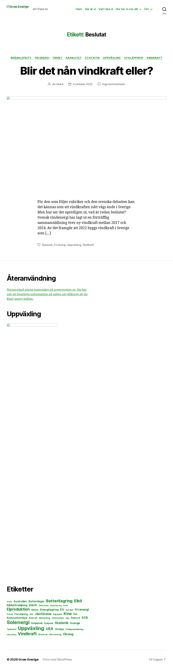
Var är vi (90, 9)
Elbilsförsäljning (17, 605)
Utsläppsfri (133, 57)
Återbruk (42, 634)
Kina (68, 613)
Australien (20, 601)
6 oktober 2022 (83, 84)
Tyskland (11, 629)
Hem (79, 9)
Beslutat (47, 245)
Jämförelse (43, 614)
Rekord (75, 617)
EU (62, 609)
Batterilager (36, 601)
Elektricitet (43, 605)
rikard (59, 84)
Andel (9, 602)
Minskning (44, 618)
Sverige (75, 623)
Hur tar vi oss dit (127, 9)
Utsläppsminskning (74, 629)
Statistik (92, 57)
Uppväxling (112, 57)
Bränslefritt (21, 57)
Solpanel (36, 623)
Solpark (48, 623)
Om (146, 9)
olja (67, 618)
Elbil (78, 601)
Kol (75, 614)
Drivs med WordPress (57, 659)
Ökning (68, 634)
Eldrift (33, 605)
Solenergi (18, 622)
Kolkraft (33, 617)
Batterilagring (59, 600)
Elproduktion (18, 609)
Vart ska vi (105, 9)
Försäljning (21, 614)
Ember (35, 609)
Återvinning (55, 634)
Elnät (65, 605)
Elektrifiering (56, 605)
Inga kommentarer (113, 84)
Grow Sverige (28, 659)
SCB (85, 617)
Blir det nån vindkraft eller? (86, 70)
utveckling (11, 634)
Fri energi (42, 57)
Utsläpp (59, 629)
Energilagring (49, 609)
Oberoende (58, 618)
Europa (69, 610)
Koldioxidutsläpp (17, 617)
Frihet (57, 57)
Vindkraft (154, 57)
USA (49, 629)
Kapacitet (74, 57)
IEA (31, 614)
